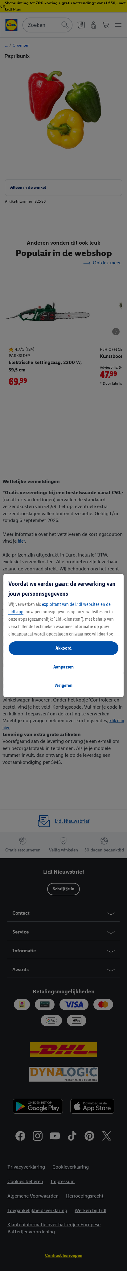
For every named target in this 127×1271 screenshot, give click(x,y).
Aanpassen (63, 667)
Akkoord (63, 648)
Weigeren (63, 685)
